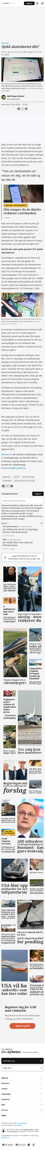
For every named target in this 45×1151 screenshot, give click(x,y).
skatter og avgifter (24, 481)
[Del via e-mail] (26, 109)
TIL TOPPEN (6, 1049)
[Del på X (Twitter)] (22, 109)
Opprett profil (22, 1026)
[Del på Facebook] (18, 109)
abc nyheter (9, 1145)
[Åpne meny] (37, 3)
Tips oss (7, 1068)
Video (3, 1115)
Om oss (4, 1110)
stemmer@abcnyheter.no (15, 468)
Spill (3, 1105)
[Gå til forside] (12, 3)
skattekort (29, 477)
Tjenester (5, 1099)
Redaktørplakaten (28, 1129)
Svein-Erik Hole (17, 1125)
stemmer (7, 481)
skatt (17, 477)
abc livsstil (21, 1145)
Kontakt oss (9, 1061)
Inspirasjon (6, 1094)
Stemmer (5, 454)
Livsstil (4, 1088)
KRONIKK (5, 43)
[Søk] (42, 3)
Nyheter (4, 1078)
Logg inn (29, 3)
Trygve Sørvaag (22, 1123)
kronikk (7, 477)
